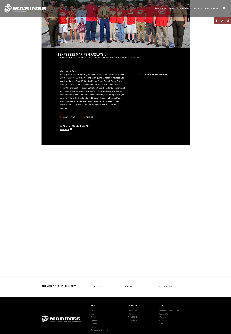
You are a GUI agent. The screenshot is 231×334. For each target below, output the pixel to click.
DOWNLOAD (69, 117)
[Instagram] (228, 20)
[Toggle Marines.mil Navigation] (224, 8)
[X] (222, 20)
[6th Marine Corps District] (25, 8)
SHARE (89, 117)
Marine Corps (61, 318)
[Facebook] (216, 20)
